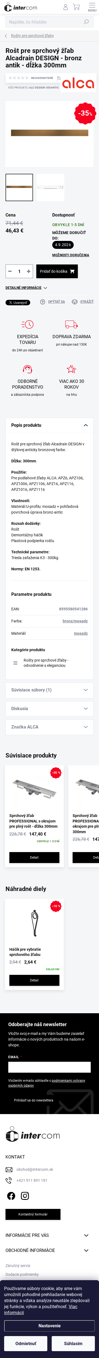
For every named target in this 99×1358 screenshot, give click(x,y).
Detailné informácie (24, 288)
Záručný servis (18, 1265)
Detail (34, 857)
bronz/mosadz (75, 621)
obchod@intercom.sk (34, 1169)
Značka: (70, 100)
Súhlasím (73, 1343)
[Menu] (92, 7)
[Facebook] (10, 1195)
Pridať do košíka (53, 271)
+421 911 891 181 (32, 1180)
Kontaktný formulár (33, 1214)
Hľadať (86, 22)
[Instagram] (24, 1195)
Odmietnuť (25, 1343)
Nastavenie (49, 1325)
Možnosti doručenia (70, 255)
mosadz (81, 633)
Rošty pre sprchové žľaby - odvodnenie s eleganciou (46, 663)
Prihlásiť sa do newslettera (33, 1100)
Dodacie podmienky (22, 1274)
